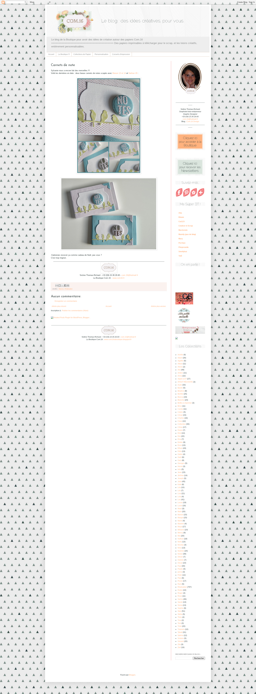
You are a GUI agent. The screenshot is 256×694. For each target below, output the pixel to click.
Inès (179, 469)
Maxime (181, 524)
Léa (179, 487)
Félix (179, 451)
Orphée (181, 560)
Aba (180, 213)
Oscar (180, 563)
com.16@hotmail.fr (130, 275)
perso (180, 572)
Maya (180, 527)
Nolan (180, 554)
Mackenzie (183, 230)
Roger (180, 593)
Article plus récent (59, 306)
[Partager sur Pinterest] (68, 285)
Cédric (180, 412)
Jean (180, 472)
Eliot (179, 433)
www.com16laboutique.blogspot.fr (117, 339)
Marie (180, 521)
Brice (180, 406)
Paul (179, 566)
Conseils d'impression (121, 54)
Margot (180, 518)
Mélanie (181, 530)
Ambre (180, 373)
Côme (180, 427)
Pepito (180, 569)
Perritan (182, 243)
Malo (180, 512)
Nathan (181, 539)
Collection (182, 424)
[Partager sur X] (62, 285)
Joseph (181, 478)
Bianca (180, 397)
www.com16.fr (118, 278)
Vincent (181, 641)
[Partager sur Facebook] (65, 285)
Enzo (180, 445)
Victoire (181, 638)
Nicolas (181, 545)
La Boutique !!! (64, 54)
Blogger (132, 675)
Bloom (181, 217)
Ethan (180, 448)
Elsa (179, 439)
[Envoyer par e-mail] (56, 285)
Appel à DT (182, 379)
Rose (180, 596)
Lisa (179, 493)
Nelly (180, 542)
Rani (179, 584)
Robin (180, 590)
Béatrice (181, 391)
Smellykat (183, 252)
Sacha (180, 599)
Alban (180, 364)
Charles (181, 418)
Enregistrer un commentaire (66, 301)
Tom (179, 623)
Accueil (51, 54)
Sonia (180, 605)
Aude (180, 385)
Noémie (181, 551)
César (180, 415)
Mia (179, 536)
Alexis (180, 367)
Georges (181, 463)
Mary (181, 239)
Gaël (179, 457)
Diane (180, 430)
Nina (179, 548)
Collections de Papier (82, 54)
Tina (179, 620)
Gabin (180, 454)
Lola (179, 497)
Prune (180, 581)
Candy (180, 409)
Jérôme (181, 475)
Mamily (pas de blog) (187, 234)
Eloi (179, 436)
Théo (180, 617)
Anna (180, 376)
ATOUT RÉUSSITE (185, 382)
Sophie (180, 608)
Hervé (180, 466)
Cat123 (182, 221)
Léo (179, 490)
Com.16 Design (193, 121)
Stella (180, 614)
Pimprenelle (184, 247)
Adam (180, 358)
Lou (179, 500)
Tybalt (180, 632)
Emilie (180, 442)
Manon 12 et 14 (119, 73)
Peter (180, 575)
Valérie (180, 635)
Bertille (180, 394)
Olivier (180, 557)
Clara (180, 421)
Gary (179, 460)
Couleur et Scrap (186, 226)
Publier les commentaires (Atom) (75, 311)
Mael (180, 509)
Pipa (179, 578)
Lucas (180, 502)
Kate (179, 484)
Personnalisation (101, 54)
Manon (61, 289)
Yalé (180, 256)
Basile (180, 388)
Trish (180, 626)
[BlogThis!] (59, 285)
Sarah (180, 602)
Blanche (181, 400)
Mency (180, 533)
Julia (179, 481)
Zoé (179, 647)
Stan (179, 611)
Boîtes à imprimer (185, 403)
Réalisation (68, 289)
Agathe (180, 361)
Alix (179, 370)
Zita (179, 644)
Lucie (180, 506)
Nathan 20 (133, 73)
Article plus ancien (158, 306)
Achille (180, 355)
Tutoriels (181, 629)
